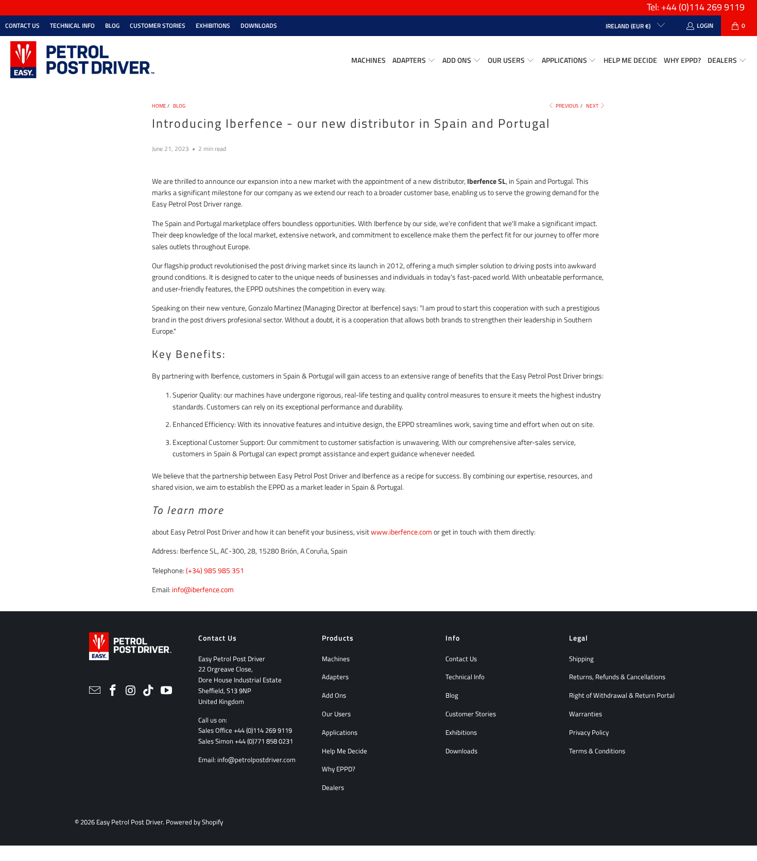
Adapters (335, 676)
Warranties (585, 714)
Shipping (581, 658)
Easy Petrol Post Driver (129, 822)
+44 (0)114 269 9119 (263, 730)
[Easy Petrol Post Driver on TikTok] (149, 690)
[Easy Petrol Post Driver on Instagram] (131, 690)
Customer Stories (157, 25)
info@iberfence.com (203, 589)
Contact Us (22, 25)
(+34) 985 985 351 (215, 570)
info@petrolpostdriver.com (256, 759)
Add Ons (334, 695)
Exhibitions (213, 25)
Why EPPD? (338, 769)
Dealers (333, 787)
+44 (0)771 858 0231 (264, 741)
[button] (414, 60)
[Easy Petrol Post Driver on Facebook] (113, 690)
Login (705, 25)
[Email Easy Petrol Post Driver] (95, 690)
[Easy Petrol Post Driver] (82, 60)
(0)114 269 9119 (712, 7)
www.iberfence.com (401, 531)
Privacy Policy (589, 732)
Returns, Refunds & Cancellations (617, 676)
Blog (112, 25)
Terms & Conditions (597, 751)
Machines (336, 658)
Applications (339, 732)
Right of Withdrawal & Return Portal (622, 695)
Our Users (336, 714)
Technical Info (72, 25)
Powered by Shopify (194, 822)
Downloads (258, 25)
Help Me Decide (344, 751)
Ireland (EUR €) (629, 26)
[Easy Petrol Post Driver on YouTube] (167, 690)
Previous (566, 106)
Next (592, 106)
